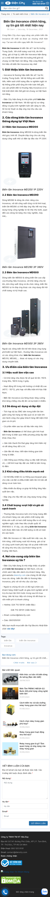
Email (5, 811)
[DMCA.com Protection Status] (11, 880)
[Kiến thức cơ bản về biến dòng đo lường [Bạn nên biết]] (10, 679)
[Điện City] (15, 3)
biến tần (7, 640)
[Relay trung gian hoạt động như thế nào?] (10, 735)
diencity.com (19, 575)
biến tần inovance (27, 640)
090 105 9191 (39, 3)
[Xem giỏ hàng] (47, 3)
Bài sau (31, 663)
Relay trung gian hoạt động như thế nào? (32, 733)
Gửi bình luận (38, 823)
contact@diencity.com (17, 852)
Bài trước (20, 663)
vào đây (10, 628)
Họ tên (5, 801)
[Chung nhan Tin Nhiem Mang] (15, 871)
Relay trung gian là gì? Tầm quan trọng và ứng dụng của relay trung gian (33, 746)
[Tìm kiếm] (46, 8)
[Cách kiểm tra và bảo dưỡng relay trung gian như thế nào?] (10, 709)
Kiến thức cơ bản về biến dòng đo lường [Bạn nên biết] (33, 675)
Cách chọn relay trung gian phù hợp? (32, 722)
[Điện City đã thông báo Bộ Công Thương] (11, 862)
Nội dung (6, 778)
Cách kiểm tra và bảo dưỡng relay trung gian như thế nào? (33, 704)
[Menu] (2, 3)
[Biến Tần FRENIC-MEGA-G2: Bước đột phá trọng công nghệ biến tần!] (10, 693)
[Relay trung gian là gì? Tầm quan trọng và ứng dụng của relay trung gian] (10, 749)
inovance (8, 646)
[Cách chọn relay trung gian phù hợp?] (10, 724)
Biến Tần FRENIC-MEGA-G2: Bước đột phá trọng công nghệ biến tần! (34, 691)
